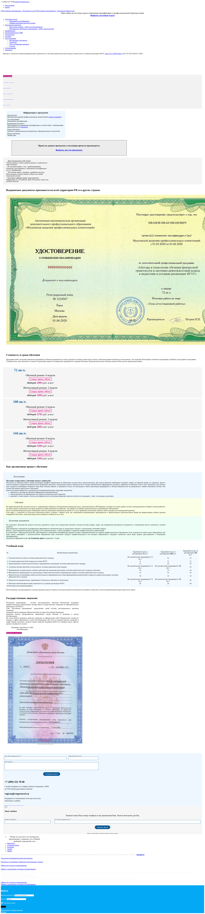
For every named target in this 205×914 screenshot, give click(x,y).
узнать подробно (55, 117)
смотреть (24, 127)
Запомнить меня (9, 903)
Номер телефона (11, 819)
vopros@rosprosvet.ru (21, 2)
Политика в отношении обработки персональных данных (22, 862)
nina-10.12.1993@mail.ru (113, 54)
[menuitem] (104, 5)
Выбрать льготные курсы (102, 15)
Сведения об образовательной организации (17, 858)
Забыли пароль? (17, 910)
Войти (4, 912)
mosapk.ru (140, 855)
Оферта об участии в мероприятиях (14, 865)
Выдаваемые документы (18, 40)
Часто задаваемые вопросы (19, 44)
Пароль (3, 899)
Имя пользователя (7, 895)
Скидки (12, 46)
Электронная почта (75, 756)
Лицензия (13, 42)
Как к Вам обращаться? (13, 756)
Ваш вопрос (9, 761)
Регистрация (5, 910)
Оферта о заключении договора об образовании (18, 869)
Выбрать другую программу (69, 150)
